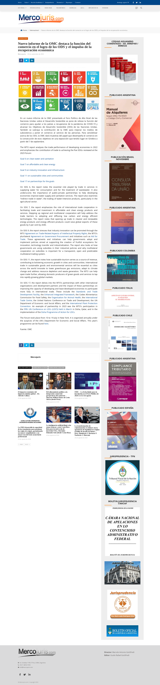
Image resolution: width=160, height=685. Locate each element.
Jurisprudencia (49, 2)
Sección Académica (36, 2)
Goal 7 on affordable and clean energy (37, 164)
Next (26, 444)
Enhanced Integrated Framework (59, 294)
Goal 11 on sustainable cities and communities (41, 175)
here (46, 323)
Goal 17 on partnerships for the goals (37, 181)
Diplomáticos (93, 8)
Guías (26, 2)
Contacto (78, 2)
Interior (105, 8)
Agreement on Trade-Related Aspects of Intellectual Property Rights (56, 233)
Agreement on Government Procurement (50, 236)
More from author (40, 367)
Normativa (60, 2)
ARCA (82, 8)
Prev (21, 444)
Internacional (35, 8)
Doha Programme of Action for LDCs (58, 312)
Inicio (20, 2)
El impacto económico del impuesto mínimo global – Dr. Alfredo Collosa (29, 394)
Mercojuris (22, 54)
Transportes (60, 8)
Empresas (72, 8)
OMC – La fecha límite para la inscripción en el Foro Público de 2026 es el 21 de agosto (87, 394)
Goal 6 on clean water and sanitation (37, 158)
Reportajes (69, 2)
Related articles (25, 367)
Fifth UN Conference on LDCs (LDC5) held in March (48, 309)
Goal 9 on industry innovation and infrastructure (42, 170)
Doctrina (21, 8)
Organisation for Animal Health (66, 297)
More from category (56, 367)
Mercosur (48, 8)
